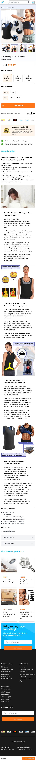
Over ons (22, 667)
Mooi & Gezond (6, 699)
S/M (5, 97)
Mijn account (5, 667)
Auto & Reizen (5, 701)
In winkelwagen (19, 105)
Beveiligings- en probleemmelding (6, 677)
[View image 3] (23, 48)
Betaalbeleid (5, 674)
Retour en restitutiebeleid (27, 674)
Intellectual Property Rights (25, 680)
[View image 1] (6, 48)
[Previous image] (3, 25)
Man (12, 92)
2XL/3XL (19, 97)
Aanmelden (18, 648)
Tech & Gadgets (6, 697)
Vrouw (6, 92)
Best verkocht (5, 694)
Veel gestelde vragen (7, 669)
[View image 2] (15, 48)
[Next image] (32, 25)
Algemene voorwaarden (27, 669)
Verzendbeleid (24, 671)
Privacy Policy (24, 676)
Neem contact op (6, 671)
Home (3, 7)
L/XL (11, 97)
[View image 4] (32, 48)
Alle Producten (5, 692)
